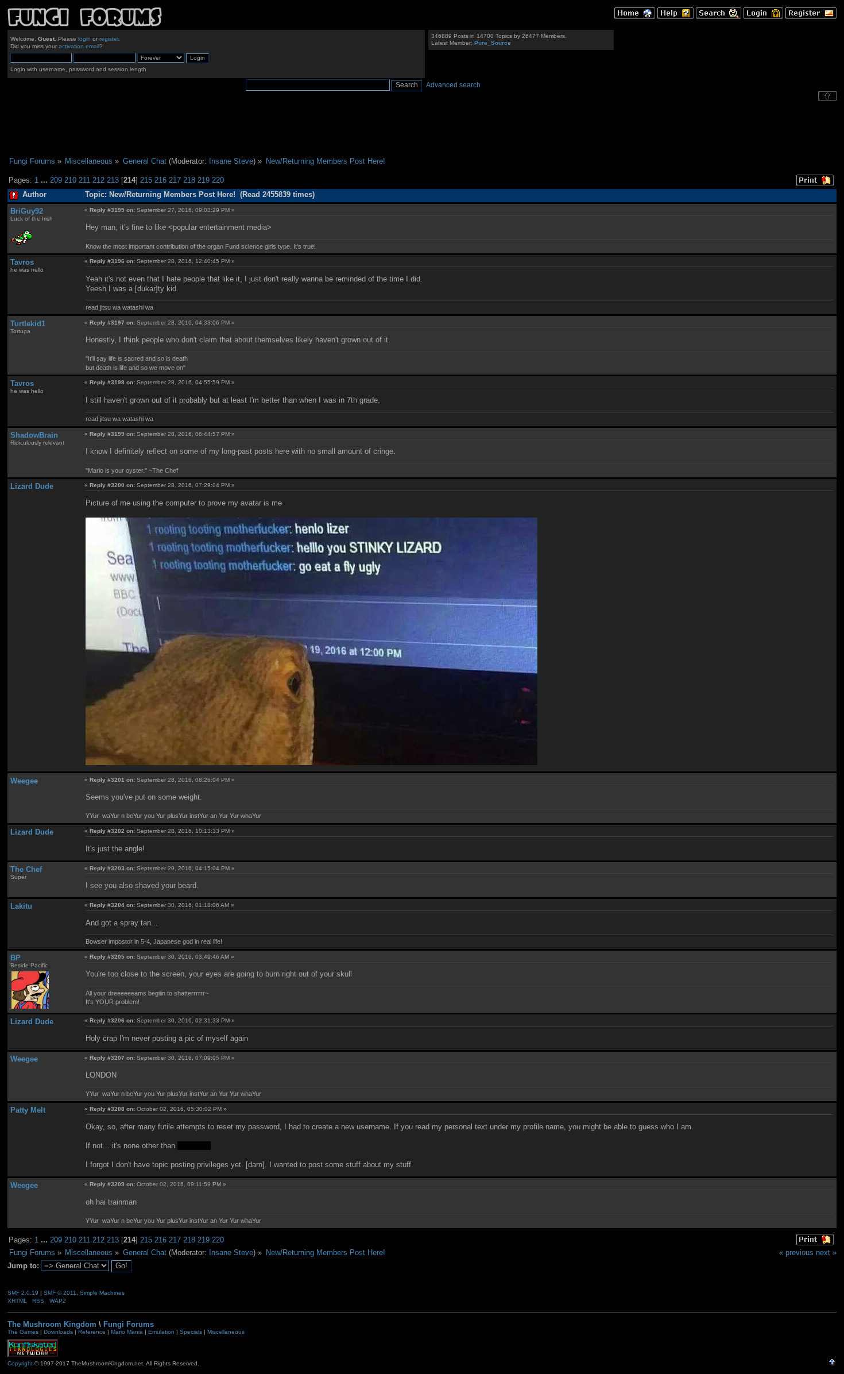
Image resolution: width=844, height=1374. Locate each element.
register (108, 39)
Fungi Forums (128, 1324)
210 (70, 180)
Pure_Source (492, 43)
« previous (796, 1252)
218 (189, 180)
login (84, 39)
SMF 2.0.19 (22, 1293)
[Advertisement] (422, 129)
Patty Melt (27, 1110)
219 (204, 180)
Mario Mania (127, 1332)
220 (218, 180)
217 (175, 180)
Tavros (22, 262)
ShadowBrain (34, 435)
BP (15, 958)
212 (98, 180)
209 (56, 180)
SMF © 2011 (60, 1293)
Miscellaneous (226, 1332)
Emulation (161, 1332)
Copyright (20, 1363)
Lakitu (21, 906)
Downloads (58, 1332)
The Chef (26, 869)
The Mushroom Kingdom (51, 1324)
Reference (92, 1332)
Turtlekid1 (27, 323)
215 (146, 180)
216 (160, 180)
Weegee (24, 781)
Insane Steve (231, 161)
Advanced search (453, 85)
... (45, 180)
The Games (22, 1332)
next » (826, 1252)
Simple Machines (102, 1293)
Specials (191, 1332)
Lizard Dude (31, 486)
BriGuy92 (26, 211)
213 (113, 180)
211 (84, 180)
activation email (79, 46)
